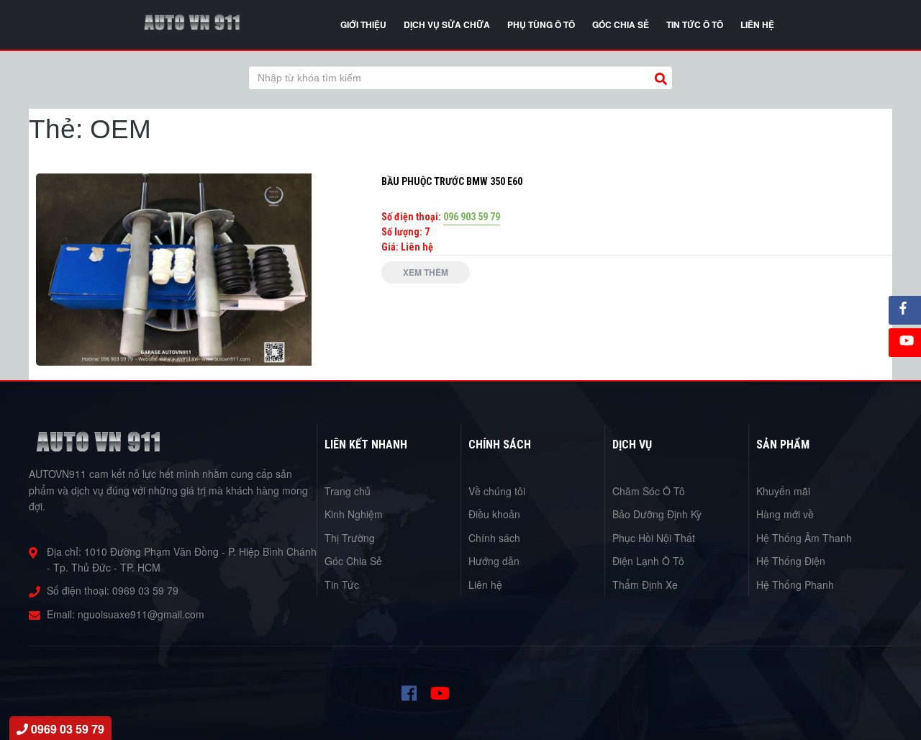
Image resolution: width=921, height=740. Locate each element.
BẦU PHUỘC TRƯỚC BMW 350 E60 (451, 181)
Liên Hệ (757, 24)
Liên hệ (485, 584)
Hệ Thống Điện (790, 561)
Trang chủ (348, 491)
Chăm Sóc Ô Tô (648, 491)
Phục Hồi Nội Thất (653, 538)
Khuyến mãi (783, 491)
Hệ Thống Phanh (795, 584)
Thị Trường (350, 538)
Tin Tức (342, 584)
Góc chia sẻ (620, 24)
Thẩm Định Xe (645, 584)
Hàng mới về (785, 514)
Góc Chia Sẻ (353, 561)
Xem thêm (425, 272)
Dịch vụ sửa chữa (447, 24)
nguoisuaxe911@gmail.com (141, 614)
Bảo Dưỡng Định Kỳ (657, 514)
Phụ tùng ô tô (541, 24)
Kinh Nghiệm (354, 514)
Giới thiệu (363, 24)
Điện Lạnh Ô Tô (648, 561)
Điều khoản (494, 514)
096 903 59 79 (471, 216)
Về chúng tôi (496, 491)
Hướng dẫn (494, 561)
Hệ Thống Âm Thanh (804, 538)
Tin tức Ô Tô (694, 24)
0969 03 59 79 (145, 590)
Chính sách (494, 538)
